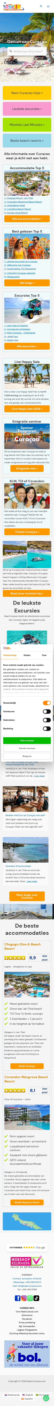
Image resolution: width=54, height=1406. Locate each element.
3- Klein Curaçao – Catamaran (19, 332)
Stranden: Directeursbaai (18, 866)
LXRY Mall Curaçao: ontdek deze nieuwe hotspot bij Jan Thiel (22, 763)
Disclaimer (27, 1319)
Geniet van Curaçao (27, 41)
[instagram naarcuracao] (24, 1297)
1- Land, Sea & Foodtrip (16, 325)
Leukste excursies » (27, 109)
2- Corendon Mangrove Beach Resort (23, 201)
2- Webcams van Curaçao (17, 265)
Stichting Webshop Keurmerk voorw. (27, 1333)
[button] (41, 6)
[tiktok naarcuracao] (36, 1297)
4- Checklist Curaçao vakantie (19, 273)
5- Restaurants (12, 276)
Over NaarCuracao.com (27, 1311)
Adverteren (27, 1315)
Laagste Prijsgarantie (27, 1330)
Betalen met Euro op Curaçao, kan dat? (25, 815)
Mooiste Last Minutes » (27, 124)
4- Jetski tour (11, 336)
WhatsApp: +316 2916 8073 (27, 1282)
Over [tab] (44, 655)
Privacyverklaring (27, 1322)
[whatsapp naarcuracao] (30, 1297)
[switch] (47, 711)
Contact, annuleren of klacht (27, 1278)
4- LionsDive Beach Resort (17, 209)
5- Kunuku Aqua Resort (16, 212)
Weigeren (27, 756)
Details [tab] (27, 655)
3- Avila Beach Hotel (14, 205)
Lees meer (39, 775)
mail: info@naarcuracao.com (27, 1285)
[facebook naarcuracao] (17, 1297)
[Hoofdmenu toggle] (48, 6)
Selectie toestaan (27, 748)
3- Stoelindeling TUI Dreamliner (20, 268)
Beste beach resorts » (27, 140)
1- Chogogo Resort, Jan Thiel (18, 198)
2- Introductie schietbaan (17, 329)
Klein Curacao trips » (27, 93)
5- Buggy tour (11, 340)
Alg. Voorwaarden (27, 1326)
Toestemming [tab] (9, 655)
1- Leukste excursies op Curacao (20, 261)
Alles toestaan (27, 740)
